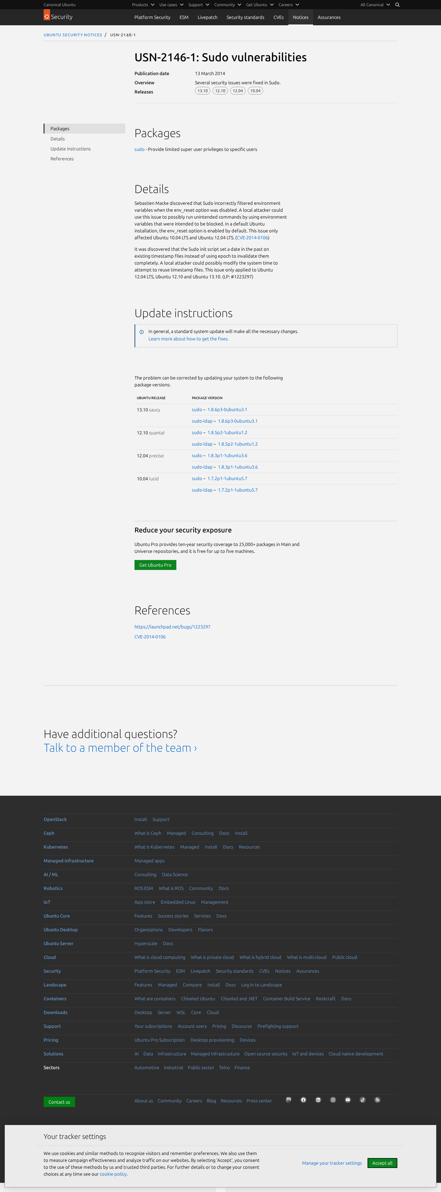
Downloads (55, 1012)
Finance (242, 1067)
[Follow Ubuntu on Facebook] (305, 1101)
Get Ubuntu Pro (155, 564)
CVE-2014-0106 (252, 237)
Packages (60, 128)
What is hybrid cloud (260, 957)
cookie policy (113, 1173)
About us (143, 1100)
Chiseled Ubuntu (198, 998)
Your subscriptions (153, 1026)
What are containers (155, 998)
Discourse (242, 1026)
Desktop (143, 1012)
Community (201, 888)
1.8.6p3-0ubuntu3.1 (227, 409)
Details (58, 138)
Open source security (266, 1053)
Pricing (219, 1026)
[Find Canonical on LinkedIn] (319, 1101)
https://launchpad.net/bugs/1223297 (172, 626)
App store (144, 901)
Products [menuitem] (140, 4)
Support (161, 819)
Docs (224, 833)
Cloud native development (355, 1053)
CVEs (279, 17)
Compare (192, 984)
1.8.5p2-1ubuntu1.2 (227, 432)
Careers (194, 1100)
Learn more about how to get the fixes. (189, 338)
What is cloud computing (159, 957)
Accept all (382, 1162)
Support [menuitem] (196, 4)
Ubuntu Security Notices (73, 34)
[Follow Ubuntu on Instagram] (334, 1101)
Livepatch (207, 17)
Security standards (245, 17)
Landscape (55, 984)
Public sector (201, 1067)
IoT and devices (308, 1053)
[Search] (397, 4)
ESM (184, 17)
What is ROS (171, 888)
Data (148, 1053)
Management (214, 901)
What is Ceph (147, 833)
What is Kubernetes (154, 846)
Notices (301, 17)
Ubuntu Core (57, 915)
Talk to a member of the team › (120, 747)
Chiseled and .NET (239, 998)
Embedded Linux (178, 901)
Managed (176, 833)
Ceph (49, 833)
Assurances (329, 17)
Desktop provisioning (212, 1039)
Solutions (53, 1053)
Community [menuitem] (224, 4)
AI (136, 1053)
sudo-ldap (202, 420)
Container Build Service (286, 998)
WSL (181, 1012)
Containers (55, 998)
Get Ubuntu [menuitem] (256, 4)
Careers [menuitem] (286, 4)
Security (52, 970)
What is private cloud (212, 957)
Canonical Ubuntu (60, 4)
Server (164, 1012)
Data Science (175, 874)
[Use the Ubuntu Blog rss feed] (379, 1101)
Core (196, 1012)
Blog (211, 1100)
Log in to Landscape (261, 984)
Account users (192, 1026)
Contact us (59, 1101)
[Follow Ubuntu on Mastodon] (290, 1101)
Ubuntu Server (59, 943)
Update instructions (71, 148)
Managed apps (149, 860)
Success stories (173, 915)
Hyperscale (145, 943)
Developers (180, 929)
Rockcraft (326, 998)
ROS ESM (143, 888)
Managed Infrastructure (215, 1053)
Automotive (146, 1067)
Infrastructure (172, 1053)
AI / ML (51, 874)
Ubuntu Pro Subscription (159, 1039)
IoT (47, 901)
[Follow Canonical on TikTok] (364, 1101)
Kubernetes (56, 846)
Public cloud (344, 957)
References (62, 158)
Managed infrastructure (69, 860)
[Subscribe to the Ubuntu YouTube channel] (349, 1101)
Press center (259, 1100)
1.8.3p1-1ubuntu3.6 (227, 455)
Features (143, 915)
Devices (248, 1039)
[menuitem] (375, 4)
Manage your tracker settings (332, 1162)
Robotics (53, 888)
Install (140, 819)
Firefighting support (278, 1026)
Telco (224, 1067)
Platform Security (152, 17)
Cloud (50, 957)
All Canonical (372, 4)
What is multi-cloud (307, 957)
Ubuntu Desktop (61, 929)
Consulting (203, 833)
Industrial (173, 1067)
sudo (139, 149)
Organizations (148, 929)
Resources (249, 846)
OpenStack (55, 819)
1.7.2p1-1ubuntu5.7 (227, 478)
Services (202, 915)
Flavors (205, 929)
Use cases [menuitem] (168, 4)
